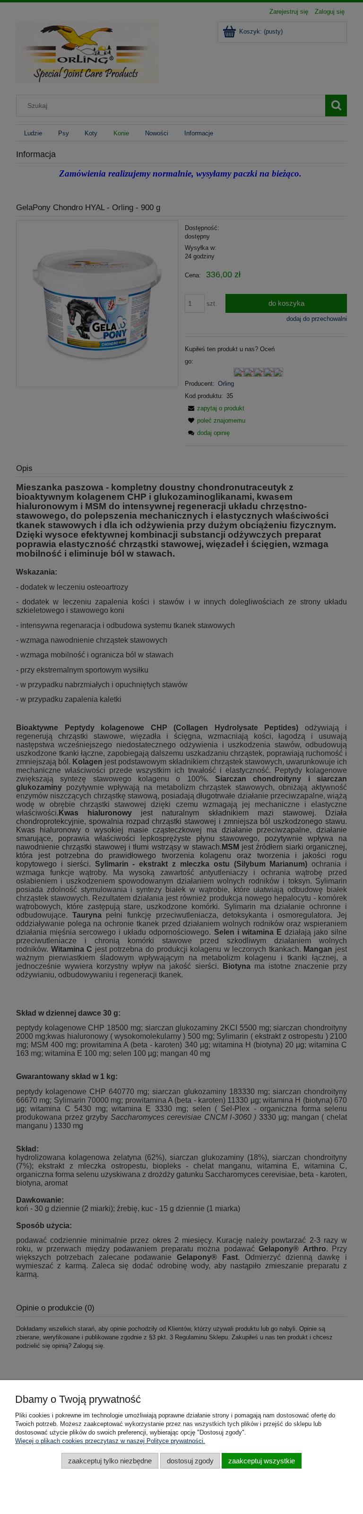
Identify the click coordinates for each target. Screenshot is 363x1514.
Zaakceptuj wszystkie (261, 1461)
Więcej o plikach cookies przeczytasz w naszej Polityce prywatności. (110, 1440)
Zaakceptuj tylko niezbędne (110, 1461)
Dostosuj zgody (190, 1461)
